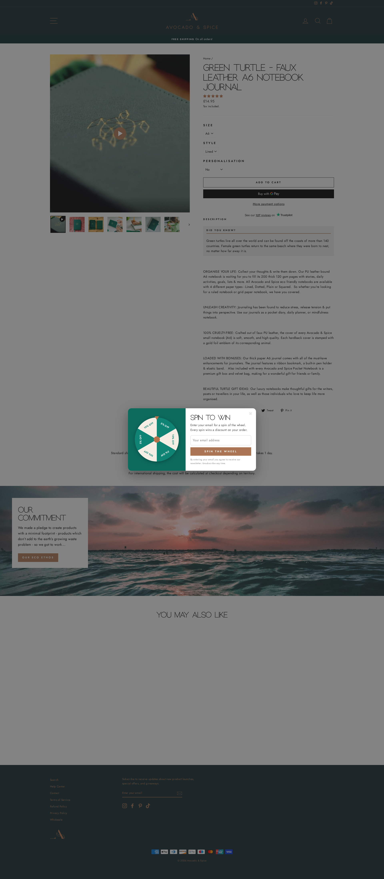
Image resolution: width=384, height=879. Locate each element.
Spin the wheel (220, 451)
